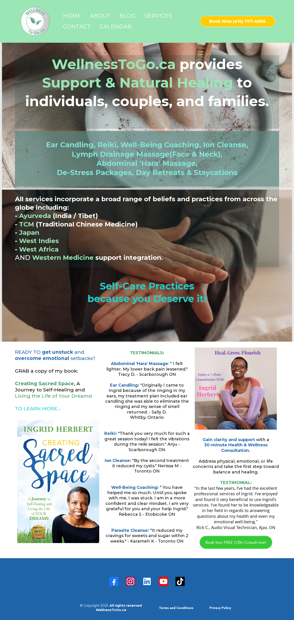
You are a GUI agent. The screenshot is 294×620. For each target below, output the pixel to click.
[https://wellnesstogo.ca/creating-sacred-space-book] (58, 481)
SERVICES (158, 15)
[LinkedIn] (147, 581)
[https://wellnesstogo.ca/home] (35, 21)
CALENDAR (115, 26)
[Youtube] (163, 581)
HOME (72, 15)
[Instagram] (130, 581)
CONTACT (77, 26)
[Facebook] (114, 581)
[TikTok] (180, 581)
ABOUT (100, 15)
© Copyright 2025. (111, 607)
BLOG (127, 15)
